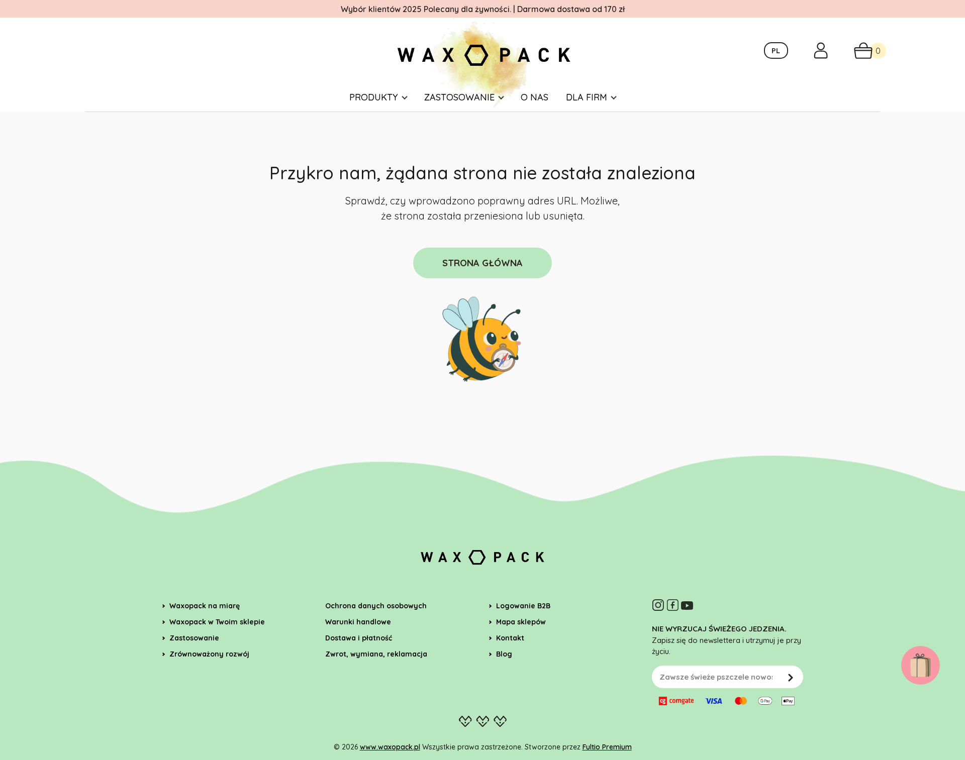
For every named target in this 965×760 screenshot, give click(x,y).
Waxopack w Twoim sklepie (217, 621)
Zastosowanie (459, 97)
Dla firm (586, 97)
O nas (534, 97)
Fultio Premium (607, 746)
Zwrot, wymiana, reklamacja (376, 654)
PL (775, 50)
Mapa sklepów (521, 621)
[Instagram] (658, 605)
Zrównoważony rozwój (209, 654)
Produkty (373, 97)
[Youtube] (687, 605)
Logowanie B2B (523, 605)
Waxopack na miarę (204, 605)
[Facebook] (672, 605)
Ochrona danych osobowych (376, 605)
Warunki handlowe (358, 621)
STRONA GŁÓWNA (482, 263)
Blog (504, 654)
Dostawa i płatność (358, 637)
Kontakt (510, 637)
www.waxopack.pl (390, 746)
